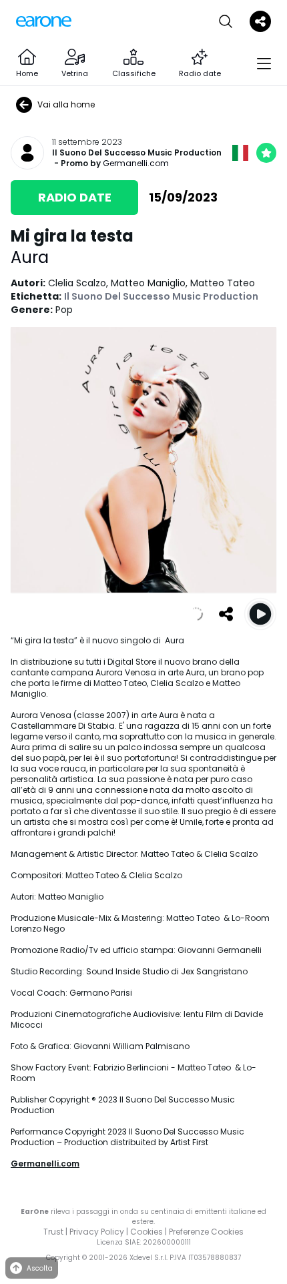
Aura (30, 257)
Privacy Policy (96, 1231)
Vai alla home (66, 104)
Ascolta (40, 1268)
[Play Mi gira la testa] (260, 614)
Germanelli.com (136, 163)
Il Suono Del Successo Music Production (137, 152)
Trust (53, 1231)
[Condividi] (225, 614)
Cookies (146, 1231)
